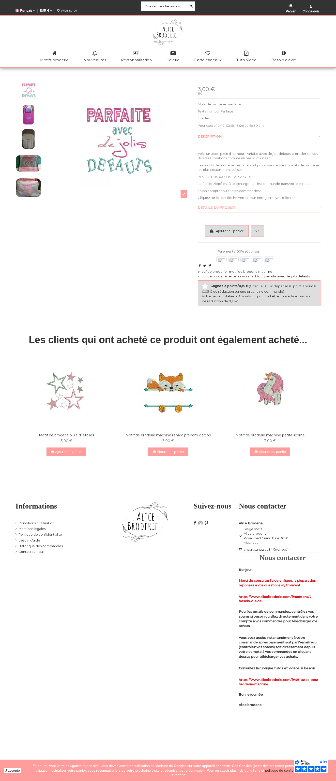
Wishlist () (68, 10)
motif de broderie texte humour (223, 276)
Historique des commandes (40, 546)
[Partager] (199, 266)
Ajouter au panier (230, 231)
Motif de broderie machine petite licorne (270, 435)
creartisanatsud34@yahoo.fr (266, 549)
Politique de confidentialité (40, 534)
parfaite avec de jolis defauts (287, 276)
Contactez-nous (31, 552)
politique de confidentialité (285, 770)
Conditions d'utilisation (36, 523)
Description (210, 136)
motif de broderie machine (250, 271)
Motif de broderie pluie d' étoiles (66, 435)
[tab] (259, 136)
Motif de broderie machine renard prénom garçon (168, 435)
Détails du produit (217, 207)
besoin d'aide (29, 540)
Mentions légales (32, 529)
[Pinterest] (210, 266)
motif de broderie (212, 271)
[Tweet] (204, 266)
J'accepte (12, 770)
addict (257, 276)
